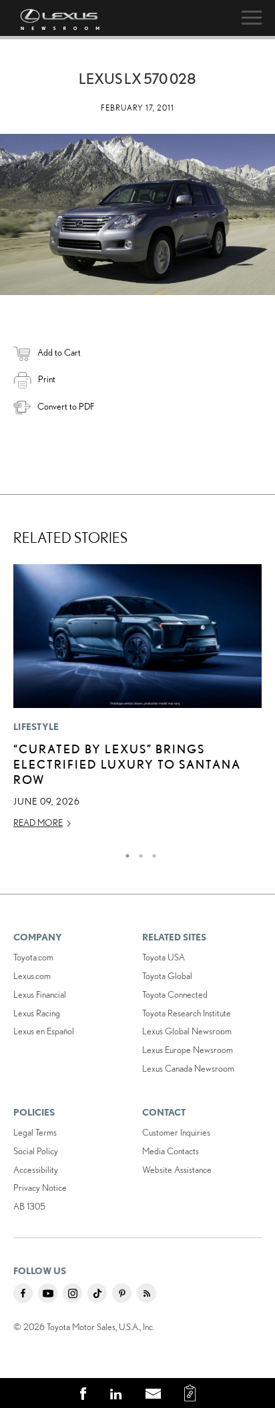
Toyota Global (167, 975)
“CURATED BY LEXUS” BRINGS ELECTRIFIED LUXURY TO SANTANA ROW (127, 764)
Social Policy (35, 1151)
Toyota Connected (175, 994)
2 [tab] (137, 852)
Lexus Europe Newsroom (187, 1049)
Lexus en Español (43, 1031)
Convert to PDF (65, 406)
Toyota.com (33, 957)
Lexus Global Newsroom (187, 1031)
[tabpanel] (137, 702)
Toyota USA (163, 957)
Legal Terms (35, 1132)
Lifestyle (36, 726)
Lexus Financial (39, 994)
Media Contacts (170, 1151)
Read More (38, 822)
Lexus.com (32, 975)
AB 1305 (29, 1206)
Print (46, 379)
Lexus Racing (36, 1013)
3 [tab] (151, 852)
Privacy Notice (40, 1187)
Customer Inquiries (176, 1132)
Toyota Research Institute (186, 1013)
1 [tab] (124, 852)
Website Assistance (177, 1169)
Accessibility (35, 1169)
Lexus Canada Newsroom (188, 1068)
